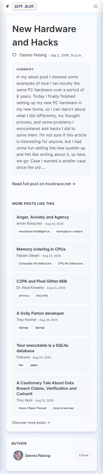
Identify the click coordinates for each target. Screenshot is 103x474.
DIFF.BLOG (24, 6)
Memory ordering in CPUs (41, 249)
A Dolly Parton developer (40, 313)
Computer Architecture (35, 263)
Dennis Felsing (33, 54)
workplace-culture (69, 231)
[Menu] (95, 6)
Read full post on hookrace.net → (44, 183)
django (23, 327)
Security (42, 295)
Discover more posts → (31, 422)
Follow (83, 455)
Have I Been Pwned (32, 408)
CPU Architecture (70, 263)
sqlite (34, 365)
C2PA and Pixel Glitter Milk (41, 281)
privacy (24, 295)
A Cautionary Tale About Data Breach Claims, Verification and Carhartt (46, 388)
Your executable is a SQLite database (42, 348)
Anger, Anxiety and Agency (42, 217)
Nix (21, 365)
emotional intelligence (34, 231)
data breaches (63, 408)
